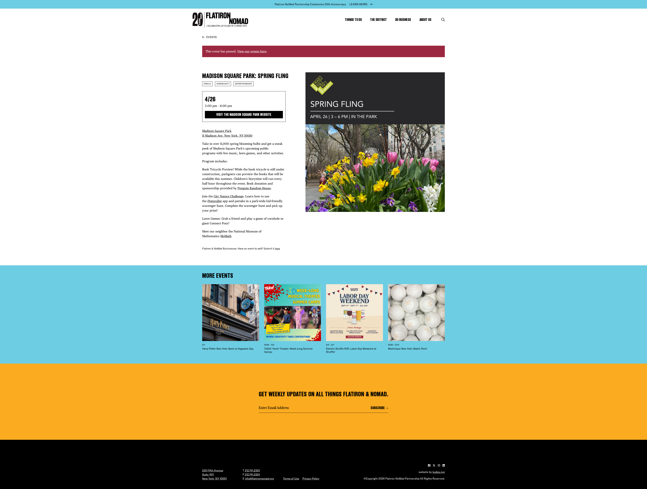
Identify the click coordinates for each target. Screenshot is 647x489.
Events (211, 37)
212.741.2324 (252, 474)
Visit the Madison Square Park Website (243, 114)
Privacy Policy (310, 478)
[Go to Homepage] (219, 20)
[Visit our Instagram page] (439, 465)
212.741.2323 (252, 470)
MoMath (226, 236)
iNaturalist (214, 201)
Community (223, 83)
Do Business (403, 19)
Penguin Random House (254, 188)
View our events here (251, 51)
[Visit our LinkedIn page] (443, 465)
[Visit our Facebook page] (429, 465)
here (277, 248)
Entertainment (243, 83)
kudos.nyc (439, 472)
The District (378, 19)
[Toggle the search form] (443, 19)
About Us (426, 19)
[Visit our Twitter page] (434, 465)
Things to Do (353, 19)
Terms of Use (291, 478)
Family (207, 83)
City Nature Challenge (228, 196)
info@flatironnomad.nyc (259, 478)
